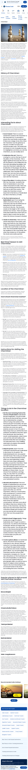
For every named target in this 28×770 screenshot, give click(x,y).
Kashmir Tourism (14, 712)
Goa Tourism (5, 719)
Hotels (18, 13)
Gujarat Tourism (15, 728)
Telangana (13, 58)
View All (13, 700)
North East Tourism (19, 716)
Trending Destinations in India (9, 751)
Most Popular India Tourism (8, 708)
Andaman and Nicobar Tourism (17, 719)
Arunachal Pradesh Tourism (19, 722)
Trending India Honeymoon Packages (10, 755)
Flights (13, 13)
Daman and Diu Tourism (8, 731)
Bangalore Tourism (6, 734)
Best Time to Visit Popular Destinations (11, 739)
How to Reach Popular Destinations (10, 747)
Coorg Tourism (18, 731)
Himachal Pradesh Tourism (8, 725)
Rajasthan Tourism (6, 722)
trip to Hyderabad (12, 260)
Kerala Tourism (20, 725)
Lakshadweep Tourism (7, 716)
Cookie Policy (12, 768)
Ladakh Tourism (6, 728)
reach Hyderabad (10, 305)
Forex (8, 13)
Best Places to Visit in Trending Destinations (12, 743)
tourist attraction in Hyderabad (8, 583)
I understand (23, 767)
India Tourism (5, 712)
